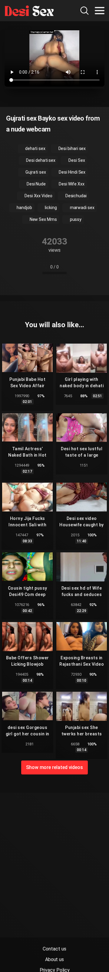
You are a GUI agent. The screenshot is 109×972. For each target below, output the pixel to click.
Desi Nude (36, 183)
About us (54, 959)
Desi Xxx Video (38, 195)
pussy (75, 219)
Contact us (54, 949)
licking (50, 207)
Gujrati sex (35, 172)
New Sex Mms (43, 219)
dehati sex (35, 148)
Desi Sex (76, 160)
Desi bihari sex (72, 148)
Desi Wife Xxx (71, 183)
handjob (24, 207)
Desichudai (75, 195)
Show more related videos (54, 767)
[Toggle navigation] (99, 10)
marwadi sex (81, 207)
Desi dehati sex (40, 160)
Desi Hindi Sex (72, 172)
